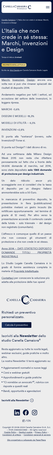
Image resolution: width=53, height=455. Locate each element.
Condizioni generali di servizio (37, 435)
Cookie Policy (10, 432)
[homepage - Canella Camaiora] (26, 299)
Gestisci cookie (25, 432)
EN (29, 420)
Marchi (6, 79)
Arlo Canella (14, 70)
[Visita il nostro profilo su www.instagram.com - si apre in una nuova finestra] (34, 412)
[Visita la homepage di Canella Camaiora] (17, 7)
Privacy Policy (41, 432)
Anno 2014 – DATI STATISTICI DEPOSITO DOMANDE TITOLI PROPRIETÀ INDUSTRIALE (26, 252)
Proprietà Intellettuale (14, 65)
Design (31, 79)
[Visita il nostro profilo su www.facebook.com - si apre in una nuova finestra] (25, 412)
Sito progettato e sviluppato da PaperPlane (26, 440)
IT (23, 420)
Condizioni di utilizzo (11, 435)
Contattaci (8, 277)
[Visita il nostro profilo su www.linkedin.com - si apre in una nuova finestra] (17, 412)
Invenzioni (18, 79)
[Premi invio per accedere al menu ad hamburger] (47, 6)
